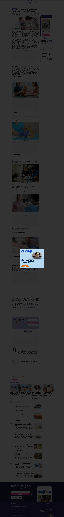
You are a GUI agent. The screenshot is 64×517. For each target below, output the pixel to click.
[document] (32, 258)
